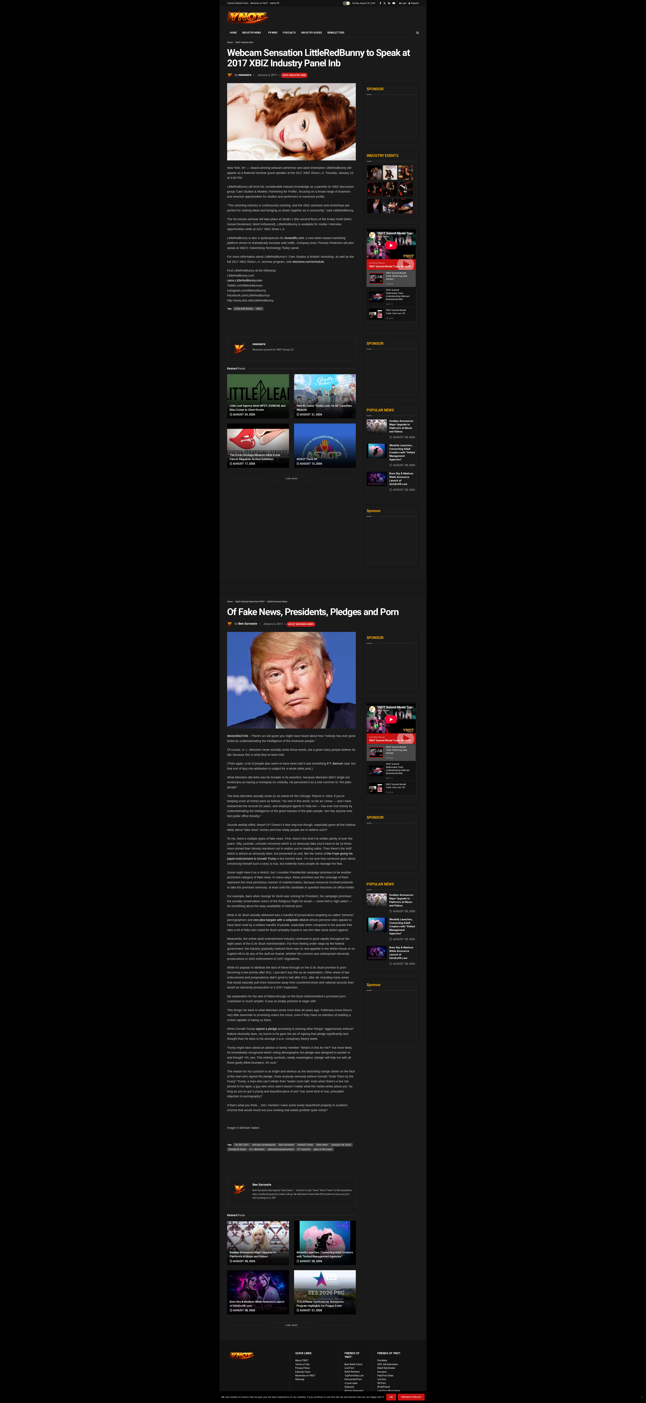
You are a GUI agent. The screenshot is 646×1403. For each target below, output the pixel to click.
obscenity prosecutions (281, 1149)
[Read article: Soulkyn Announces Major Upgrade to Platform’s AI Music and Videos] (377, 426)
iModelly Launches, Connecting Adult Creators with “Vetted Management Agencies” (402, 452)
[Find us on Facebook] (380, 3)
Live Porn (349, 1368)
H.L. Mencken (257, 1149)
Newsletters (335, 32)
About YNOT (302, 1360)
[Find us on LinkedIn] (389, 3)
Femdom (382, 1372)
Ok (391, 1397)
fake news (322, 1145)
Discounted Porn (353, 1379)
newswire (244, 75)
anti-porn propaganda (264, 1145)
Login (404, 3)
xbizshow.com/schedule (308, 261)
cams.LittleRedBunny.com (244, 280)
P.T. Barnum (335, 763)
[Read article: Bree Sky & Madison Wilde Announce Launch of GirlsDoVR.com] (377, 479)
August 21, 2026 (310, 414)
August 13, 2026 (310, 463)
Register (414, 3)
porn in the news (323, 1149)
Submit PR (274, 3)
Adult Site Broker (386, 1368)
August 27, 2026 (310, 1310)
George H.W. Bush (341, 1145)
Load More (291, 479)
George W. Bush (237, 1149)
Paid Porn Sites (385, 1375)
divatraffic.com (294, 238)
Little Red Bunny (244, 309)
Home (233, 32)
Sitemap (299, 1379)
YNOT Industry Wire (244, 42)
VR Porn (381, 1383)
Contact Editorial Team (237, 3)
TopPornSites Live (354, 1375)
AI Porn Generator (354, 1390)
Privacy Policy (302, 1368)
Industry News (251, 32)
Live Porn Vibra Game (388, 1390)
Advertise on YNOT (259, 3)
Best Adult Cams (353, 1364)
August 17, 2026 (243, 463)
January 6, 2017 (267, 75)
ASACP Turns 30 (307, 459)
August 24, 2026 (243, 414)
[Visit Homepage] (248, 17)
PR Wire (272, 32)
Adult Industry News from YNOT (250, 601)
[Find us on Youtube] (393, 3)
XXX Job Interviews (387, 1364)
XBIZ (259, 309)
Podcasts (289, 32)
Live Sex (381, 1379)
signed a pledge (266, 1028)
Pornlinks (382, 1360)
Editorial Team (303, 1372)
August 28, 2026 (243, 1261)
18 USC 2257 (242, 1145)
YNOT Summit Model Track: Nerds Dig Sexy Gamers (398, 266)
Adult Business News (277, 601)
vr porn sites (351, 1383)
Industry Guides (311, 32)
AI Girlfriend (383, 1386)
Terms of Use (302, 1364)
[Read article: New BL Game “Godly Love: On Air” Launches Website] (325, 396)
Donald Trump (305, 1145)
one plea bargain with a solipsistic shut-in (281, 920)
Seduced (349, 1386)
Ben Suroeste (247, 624)
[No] (641, 1397)
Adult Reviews (352, 1371)
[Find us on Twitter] (384, 3)
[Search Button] (417, 32)
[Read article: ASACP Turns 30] (325, 446)
